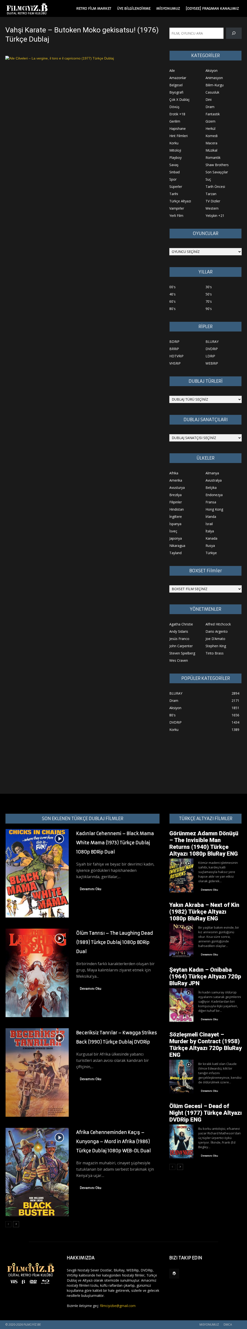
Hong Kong (214, 509)
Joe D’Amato (215, 638)
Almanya (212, 473)
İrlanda (211, 516)
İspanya (175, 523)
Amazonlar (177, 77)
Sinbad (174, 172)
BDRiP (174, 341)
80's (172, 308)
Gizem (210, 121)
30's (209, 287)
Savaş (173, 164)
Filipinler (175, 502)
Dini (209, 99)
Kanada (211, 538)
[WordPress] (174, 1273)
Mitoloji (175, 150)
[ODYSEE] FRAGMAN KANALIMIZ (212, 8)
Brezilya (175, 494)
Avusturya (177, 487)
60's (172, 301)
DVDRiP (212, 348)
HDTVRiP (176, 356)
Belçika (211, 487)
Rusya (210, 545)
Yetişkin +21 (215, 215)
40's (172, 294)
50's (209, 294)
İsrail (209, 523)
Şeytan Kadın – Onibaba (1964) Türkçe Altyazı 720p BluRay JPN (205, 976)
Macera (211, 143)
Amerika (175, 480)
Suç (208, 179)
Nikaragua (177, 545)
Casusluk (212, 92)
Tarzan (211, 193)
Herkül (210, 128)
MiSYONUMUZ (168, 8)
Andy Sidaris (178, 631)
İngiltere (175, 516)
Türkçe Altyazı (180, 201)
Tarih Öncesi (215, 186)
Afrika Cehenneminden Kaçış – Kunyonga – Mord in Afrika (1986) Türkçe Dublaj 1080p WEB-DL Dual (113, 1141)
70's (209, 301)
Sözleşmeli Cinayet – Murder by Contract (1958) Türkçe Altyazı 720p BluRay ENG (205, 1044)
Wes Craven (178, 660)
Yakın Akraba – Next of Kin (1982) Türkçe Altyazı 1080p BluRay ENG (204, 912)
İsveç (173, 531)
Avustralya (214, 480)
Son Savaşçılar (217, 172)
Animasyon (214, 77)
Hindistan (176, 509)
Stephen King (216, 646)
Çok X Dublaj (179, 99)
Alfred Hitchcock (218, 624)
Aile (172, 70)
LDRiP (210, 356)
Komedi (212, 135)
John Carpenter (181, 646)
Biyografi (176, 92)
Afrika (173, 473)
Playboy (175, 157)
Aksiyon (212, 70)
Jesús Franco (179, 638)
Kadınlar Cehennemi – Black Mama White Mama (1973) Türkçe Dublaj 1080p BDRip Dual (115, 843)
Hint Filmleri (178, 135)
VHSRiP (175, 363)
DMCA (228, 1324)
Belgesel (176, 85)
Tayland (175, 553)
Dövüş (174, 106)
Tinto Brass (215, 653)
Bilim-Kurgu (215, 85)
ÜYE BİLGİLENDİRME (134, 8)
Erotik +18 (177, 114)
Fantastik (213, 114)
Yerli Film (176, 215)
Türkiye (211, 553)
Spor (173, 179)
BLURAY (212, 341)
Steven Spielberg (182, 653)
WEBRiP (212, 363)
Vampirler (176, 208)
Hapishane (177, 128)
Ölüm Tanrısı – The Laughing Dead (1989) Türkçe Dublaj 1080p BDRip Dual (114, 942)
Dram (210, 106)
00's (172, 287)
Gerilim (174, 121)
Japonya (175, 538)
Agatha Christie (181, 624)
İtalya (210, 531)
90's (209, 308)
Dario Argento (217, 631)
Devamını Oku (90, 889)
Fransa (211, 502)
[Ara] (234, 33)
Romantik (213, 157)
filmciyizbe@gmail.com (118, 1305)
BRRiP (174, 348)
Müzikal (211, 150)
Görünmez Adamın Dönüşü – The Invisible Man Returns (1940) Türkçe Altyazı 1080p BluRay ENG (203, 843)
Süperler (175, 186)
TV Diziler (213, 201)
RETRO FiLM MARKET (93, 8)
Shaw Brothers (217, 164)
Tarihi (173, 193)
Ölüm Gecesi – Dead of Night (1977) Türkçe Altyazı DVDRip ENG (205, 1113)
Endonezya (214, 494)
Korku (173, 143)
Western (212, 208)
